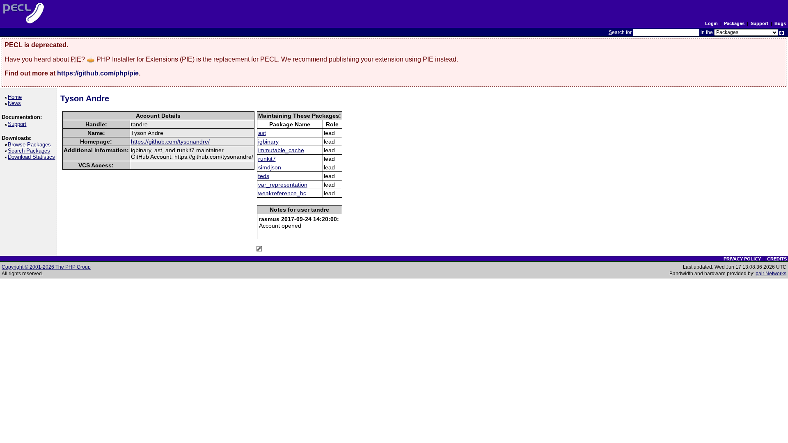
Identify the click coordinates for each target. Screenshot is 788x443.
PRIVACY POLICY (742, 258)
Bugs (780, 23)
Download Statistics (32, 157)
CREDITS (777, 258)
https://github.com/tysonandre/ (170, 141)
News (15, 103)
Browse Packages (30, 145)
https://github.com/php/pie (98, 73)
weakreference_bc (282, 193)
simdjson (269, 167)
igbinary (268, 141)
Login (711, 23)
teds (263, 176)
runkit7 (267, 158)
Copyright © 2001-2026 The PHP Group (46, 267)
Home (16, 97)
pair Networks (771, 273)
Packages (734, 23)
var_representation (282, 184)
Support (759, 23)
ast (262, 133)
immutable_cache (281, 150)
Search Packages (30, 151)
